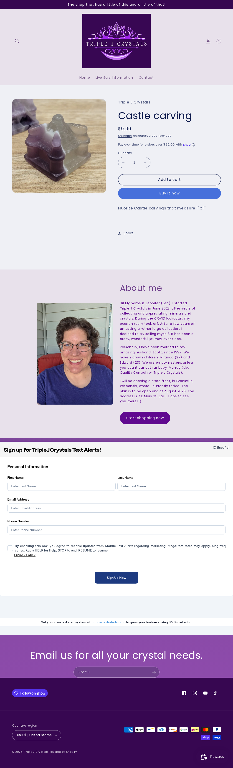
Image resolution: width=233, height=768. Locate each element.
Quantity (125, 153)
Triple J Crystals (36, 752)
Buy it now (169, 193)
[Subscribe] (154, 672)
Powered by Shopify (63, 752)
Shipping (125, 136)
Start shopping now (145, 418)
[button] (17, 41)
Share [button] (129, 233)
